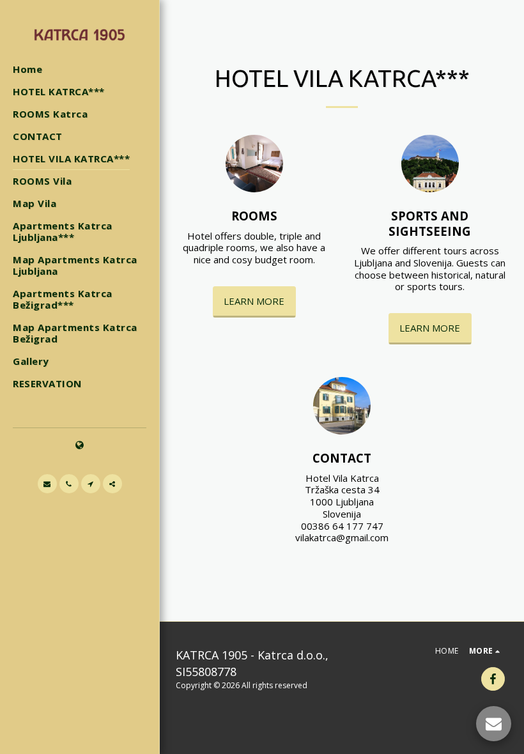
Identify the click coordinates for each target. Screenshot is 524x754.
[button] (47, 483)
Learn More (254, 301)
